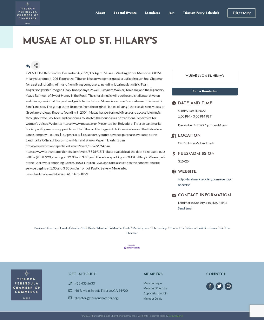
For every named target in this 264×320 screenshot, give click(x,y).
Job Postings (159, 228)
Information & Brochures (201, 228)
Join (171, 13)
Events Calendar (70, 228)
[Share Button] (35, 65)
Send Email (185, 208)
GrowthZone (176, 315)
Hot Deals (88, 228)
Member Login (153, 283)
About (100, 13)
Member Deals (153, 298)
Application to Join (155, 293)
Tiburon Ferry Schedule (201, 13)
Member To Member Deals (113, 228)
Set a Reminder (205, 91)
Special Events (125, 13)
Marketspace (141, 228)
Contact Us (177, 228)
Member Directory (155, 288)
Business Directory (46, 228)
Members (152, 13)
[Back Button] (28, 66)
